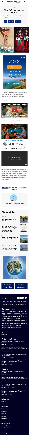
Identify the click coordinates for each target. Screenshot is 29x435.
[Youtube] (26, 298)
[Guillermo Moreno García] (14, 197)
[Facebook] (5, 21)
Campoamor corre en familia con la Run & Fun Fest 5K (9, 219)
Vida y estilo (4, 235)
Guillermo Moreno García (11, 16)
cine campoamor (13, 187)
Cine (14, 7)
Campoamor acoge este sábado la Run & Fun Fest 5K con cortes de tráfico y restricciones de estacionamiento (9, 228)
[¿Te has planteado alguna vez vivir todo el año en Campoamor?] (24, 239)
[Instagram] (20, 298)
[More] (23, 21)
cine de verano (23, 187)
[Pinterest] (12, 21)
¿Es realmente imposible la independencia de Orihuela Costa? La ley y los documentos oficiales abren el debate (9, 248)
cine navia (14, 189)
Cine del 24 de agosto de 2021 (21, 286)
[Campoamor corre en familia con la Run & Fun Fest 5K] (24, 219)
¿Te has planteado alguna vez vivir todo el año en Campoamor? (9, 239)
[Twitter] (9, 21)
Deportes (3, 216)
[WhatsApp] (16, 21)
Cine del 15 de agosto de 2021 (8, 286)
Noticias (3, 224)
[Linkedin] (19, 21)
